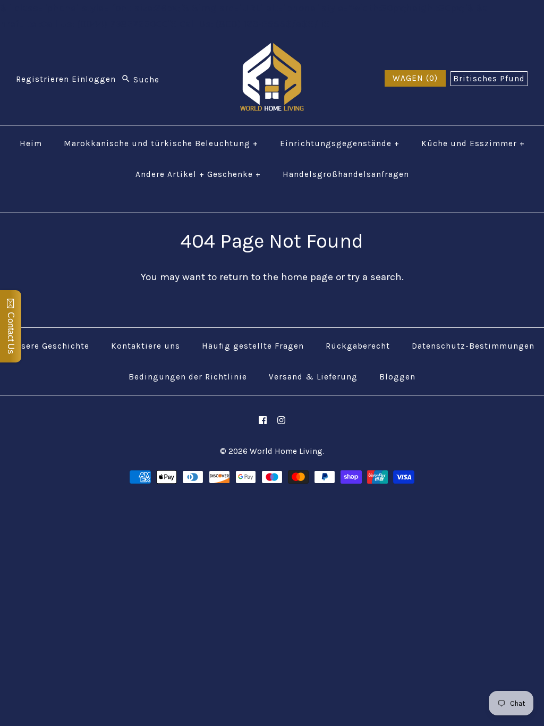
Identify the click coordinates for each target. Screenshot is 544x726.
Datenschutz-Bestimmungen (473, 346)
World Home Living (286, 451)
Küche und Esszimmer (473, 143)
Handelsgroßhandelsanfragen (346, 174)
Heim (31, 143)
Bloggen (397, 377)
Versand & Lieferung (313, 377)
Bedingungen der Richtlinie (188, 377)
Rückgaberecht (358, 346)
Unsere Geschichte (49, 346)
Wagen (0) (415, 78)
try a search (374, 277)
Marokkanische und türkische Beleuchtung (161, 143)
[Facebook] (263, 420)
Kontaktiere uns (145, 346)
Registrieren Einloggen (66, 80)
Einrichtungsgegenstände (340, 143)
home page (307, 277)
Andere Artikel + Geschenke (198, 174)
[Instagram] (281, 420)
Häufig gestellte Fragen (253, 346)
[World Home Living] (272, 51)
